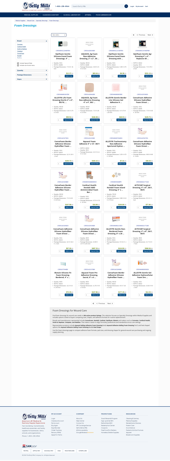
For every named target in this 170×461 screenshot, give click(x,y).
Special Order (68, 120)
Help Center (80, 421)
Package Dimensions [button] (24, 75)
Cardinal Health (21, 46)
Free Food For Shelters (108, 430)
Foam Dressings (54, 20)
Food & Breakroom (103, 15)
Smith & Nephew (22, 49)
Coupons (104, 428)
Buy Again (54, 425)
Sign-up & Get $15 (107, 421)
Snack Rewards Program (109, 418)
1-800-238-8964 (62, 6)
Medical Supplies (31, 15)
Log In (132, 6)
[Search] (126, 6)
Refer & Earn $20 (106, 423)
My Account (139, 6)
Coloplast (20, 51)
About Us (79, 418)
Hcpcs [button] (19, 79)
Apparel (88, 15)
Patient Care (130, 425)
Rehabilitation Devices (133, 423)
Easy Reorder (55, 428)
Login (53, 418)
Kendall (19, 55)
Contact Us (80, 423)
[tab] (32, 41)
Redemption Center (108, 425)
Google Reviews (85, 432)
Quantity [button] (20, 70)
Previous (141, 35)
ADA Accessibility (82, 430)
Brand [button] (19, 41)
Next (150, 35)
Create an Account (57, 421)
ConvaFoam (20, 53)
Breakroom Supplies (133, 435)
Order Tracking (56, 430)
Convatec (20, 44)
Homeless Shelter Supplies (110, 432)
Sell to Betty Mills (81, 428)
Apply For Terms (56, 435)
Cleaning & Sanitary (51, 15)
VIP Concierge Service (83, 425)
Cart (146, 6)
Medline (19, 58)
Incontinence (130, 428)
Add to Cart (69, 76)
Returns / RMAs (56, 432)
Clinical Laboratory (71, 15)
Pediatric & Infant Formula (134, 430)
